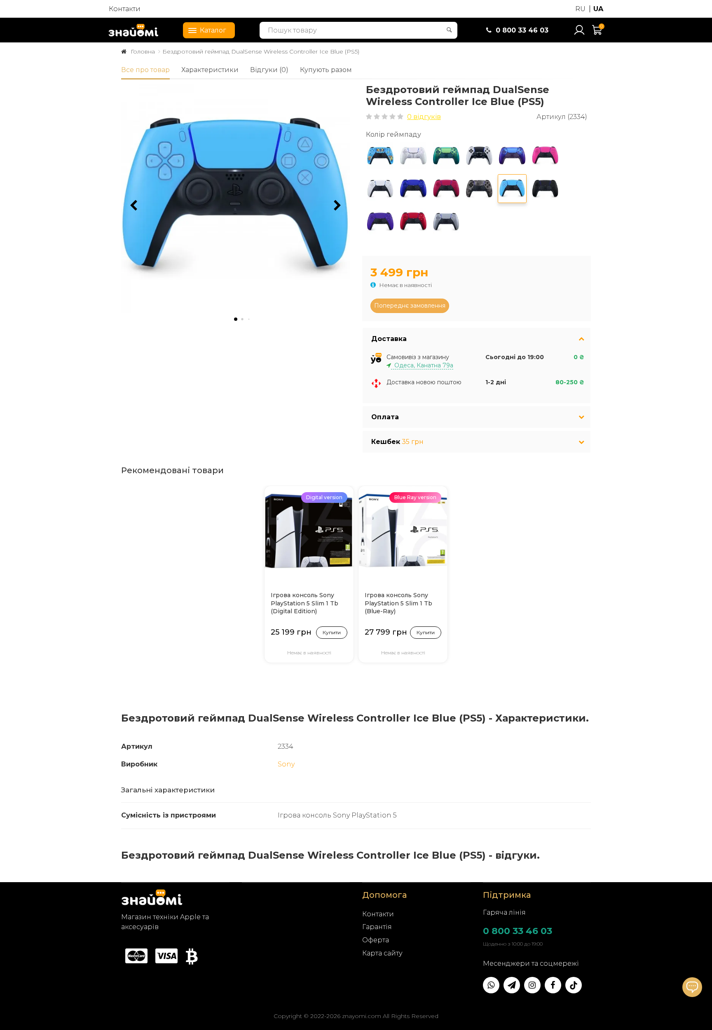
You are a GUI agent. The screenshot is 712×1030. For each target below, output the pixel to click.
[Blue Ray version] (402, 530)
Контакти (125, 9)
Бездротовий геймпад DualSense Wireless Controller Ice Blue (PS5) (260, 51)
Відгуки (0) (269, 70)
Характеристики (210, 70)
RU (580, 9)
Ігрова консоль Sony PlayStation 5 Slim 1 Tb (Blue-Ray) (398, 603)
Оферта (375, 940)
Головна (143, 51)
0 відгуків (424, 117)
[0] (597, 33)
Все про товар (145, 70)
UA (598, 9)
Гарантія (377, 927)
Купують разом (326, 70)
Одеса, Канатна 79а (422, 365)
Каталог (213, 30)
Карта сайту (382, 953)
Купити (332, 632)
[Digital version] (309, 530)
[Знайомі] (133, 30)
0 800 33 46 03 (517, 931)
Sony (286, 764)
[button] (337, 205)
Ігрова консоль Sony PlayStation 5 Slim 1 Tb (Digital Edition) (304, 603)
